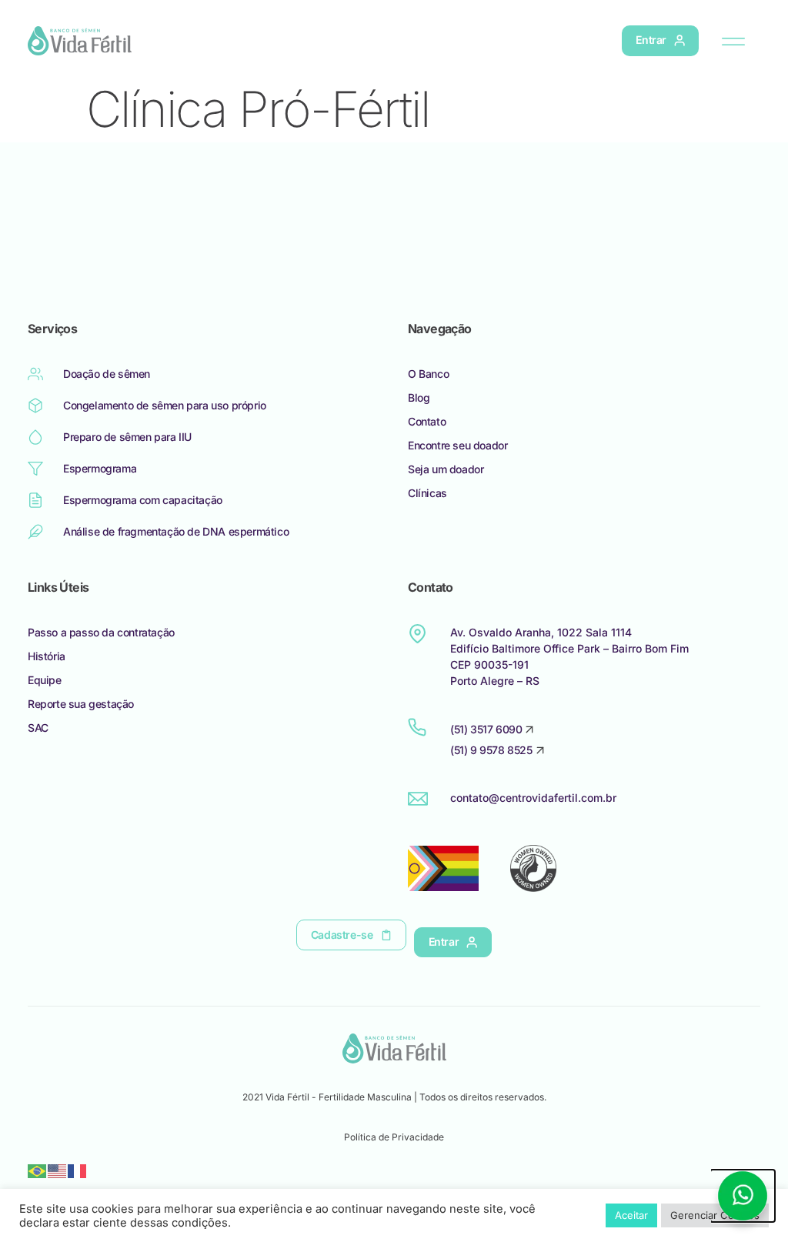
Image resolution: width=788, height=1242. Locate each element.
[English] (58, 1170)
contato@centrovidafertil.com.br (533, 797)
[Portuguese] (38, 1170)
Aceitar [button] (631, 1215)
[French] (78, 1170)
